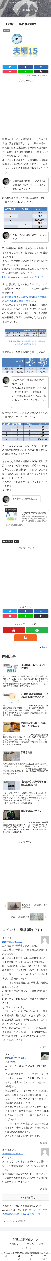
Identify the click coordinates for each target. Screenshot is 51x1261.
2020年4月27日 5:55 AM (12, 942)
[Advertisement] (25, 108)
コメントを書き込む (25, 1197)
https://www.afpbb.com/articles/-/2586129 (22, 277)
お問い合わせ (25, 1248)
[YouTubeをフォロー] (14, 630)
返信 (44, 1047)
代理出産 (8, 541)
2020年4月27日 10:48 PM (15, 1058)
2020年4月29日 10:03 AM (12, 1154)
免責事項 (14, 1244)
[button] (45, 637)
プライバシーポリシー (37, 1244)
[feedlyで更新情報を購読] (37, 630)
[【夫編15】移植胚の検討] (41, 67)
